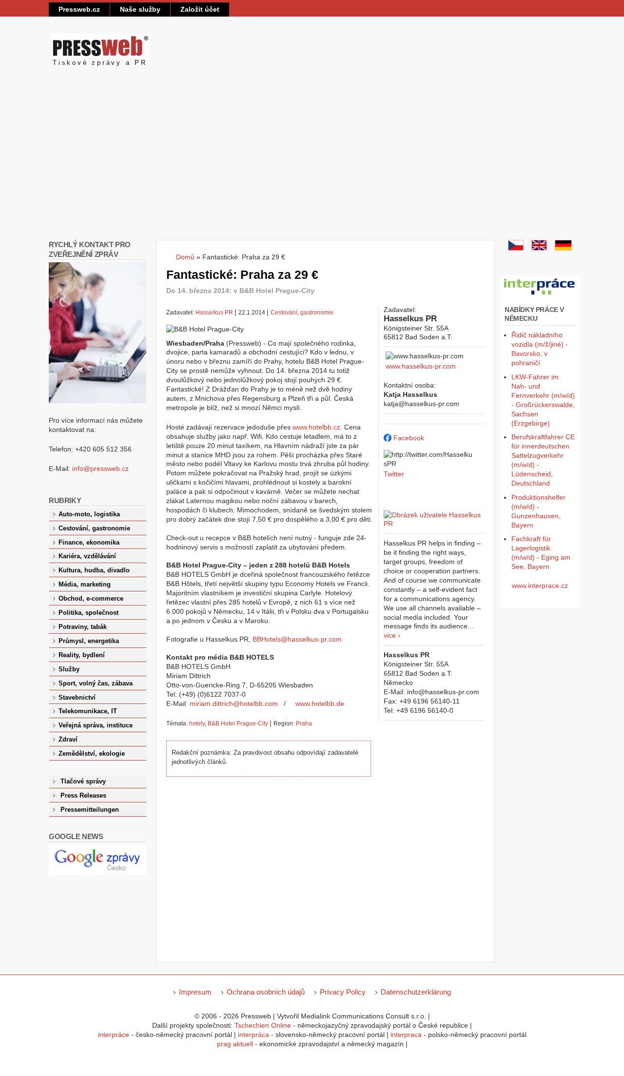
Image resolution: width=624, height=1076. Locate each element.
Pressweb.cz (79, 9)
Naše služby (140, 9)
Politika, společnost (88, 612)
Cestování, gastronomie (302, 312)
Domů (185, 257)
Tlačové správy (83, 781)
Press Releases (83, 795)
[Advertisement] (312, 166)
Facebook (408, 438)
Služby (68, 669)
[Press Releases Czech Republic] (539, 248)
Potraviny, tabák (82, 627)
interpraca (406, 1034)
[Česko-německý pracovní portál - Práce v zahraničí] (540, 295)
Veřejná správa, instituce (95, 725)
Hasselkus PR (214, 312)
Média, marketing (84, 584)
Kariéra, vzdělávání (87, 556)
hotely (197, 723)
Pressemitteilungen (89, 809)
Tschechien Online (262, 1025)
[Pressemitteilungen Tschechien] (563, 248)
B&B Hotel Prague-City (238, 723)
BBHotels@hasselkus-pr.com (297, 639)
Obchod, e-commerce (90, 598)
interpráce (113, 1034)
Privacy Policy (343, 992)
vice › (392, 635)
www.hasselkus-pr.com (421, 366)
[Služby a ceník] (516, 248)
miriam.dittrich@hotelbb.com (234, 703)
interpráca (253, 1034)
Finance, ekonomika (88, 542)
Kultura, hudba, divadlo (94, 570)
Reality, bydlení (81, 655)
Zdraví (68, 739)
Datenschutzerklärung (416, 992)
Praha (304, 723)
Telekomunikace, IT (87, 711)
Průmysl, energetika (88, 641)
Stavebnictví (77, 697)
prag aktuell (235, 1044)
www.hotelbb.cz (316, 427)
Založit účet (199, 9)
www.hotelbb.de (319, 703)
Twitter (394, 474)
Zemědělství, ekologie (91, 753)
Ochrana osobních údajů (266, 992)
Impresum (195, 992)
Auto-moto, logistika (89, 514)
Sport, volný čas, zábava (95, 683)
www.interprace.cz (540, 585)
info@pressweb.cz (100, 468)
